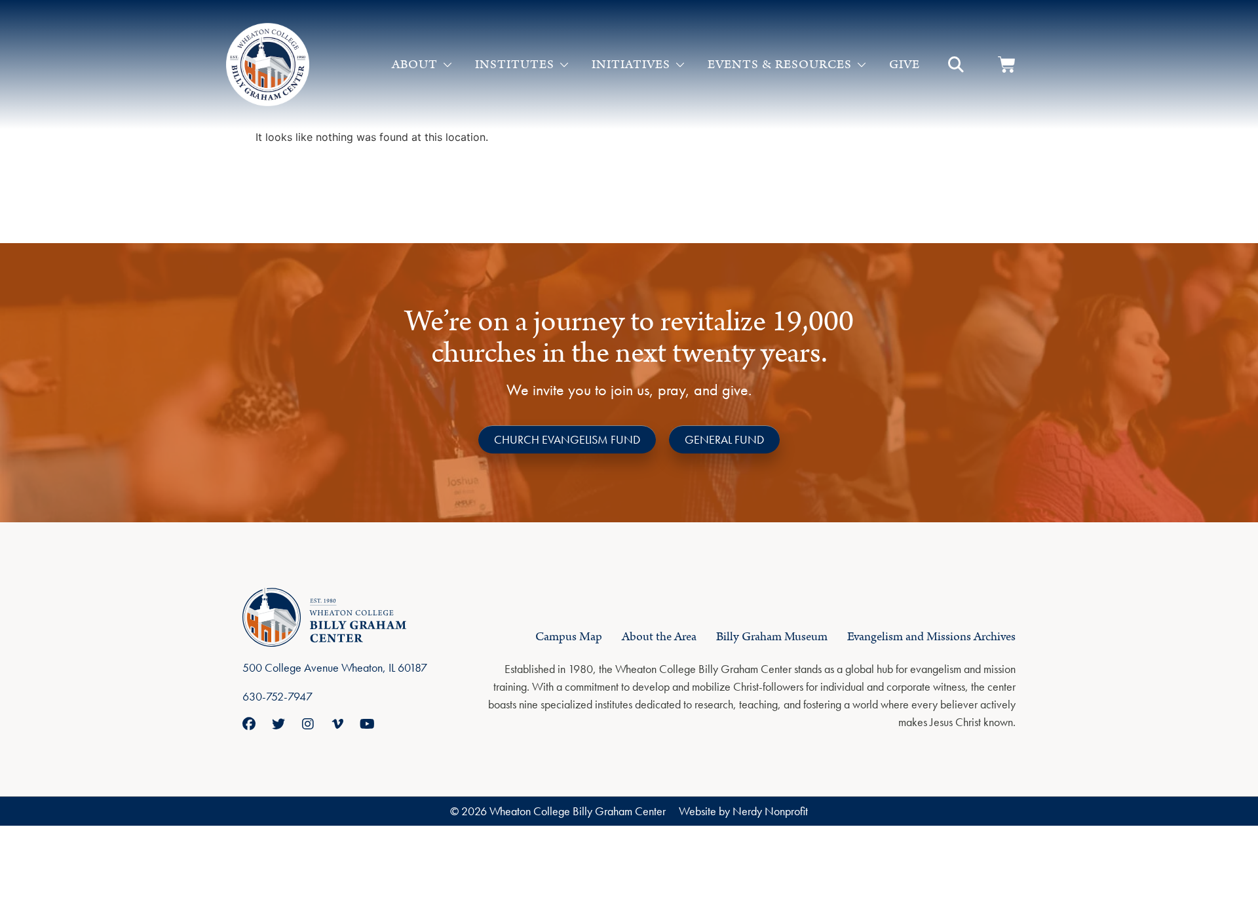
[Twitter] (278, 724)
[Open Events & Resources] (861, 65)
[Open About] (447, 65)
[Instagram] (307, 724)
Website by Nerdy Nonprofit (743, 810)
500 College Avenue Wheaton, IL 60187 (334, 667)
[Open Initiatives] (680, 65)
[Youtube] (366, 724)
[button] (955, 64)
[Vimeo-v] (337, 724)
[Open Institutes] (564, 65)
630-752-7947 (277, 696)
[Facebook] (249, 724)
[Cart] (1007, 64)
